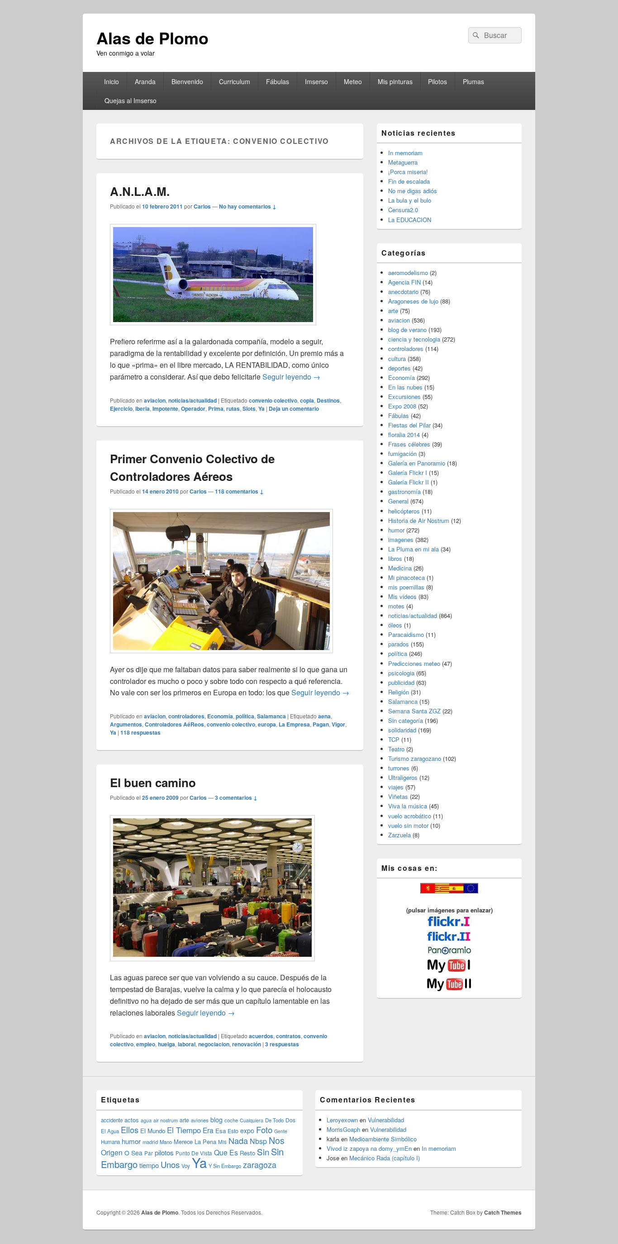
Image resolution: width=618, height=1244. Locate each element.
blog (216, 1119)
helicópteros (404, 511)
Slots (249, 408)
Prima (215, 408)
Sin (263, 1151)
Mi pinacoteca (406, 577)
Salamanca (271, 716)
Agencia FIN (404, 282)
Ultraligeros (403, 777)
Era (208, 1130)
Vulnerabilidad (386, 1120)
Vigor (338, 724)
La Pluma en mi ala (413, 549)
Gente (280, 1131)
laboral (186, 1044)
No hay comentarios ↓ (247, 206)
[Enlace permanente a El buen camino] (212, 965)
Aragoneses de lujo (413, 301)
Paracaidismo (406, 634)
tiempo (149, 1165)
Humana (110, 1141)
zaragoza (259, 1164)
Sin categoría (405, 720)
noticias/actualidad (192, 400)
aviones (200, 1120)
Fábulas (277, 81)
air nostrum (165, 1120)
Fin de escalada (409, 181)
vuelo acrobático (409, 816)
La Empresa (294, 724)
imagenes (401, 539)
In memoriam (405, 152)
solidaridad (402, 730)
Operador (193, 408)
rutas (233, 408)
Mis (222, 1141)
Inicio (111, 81)
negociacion (213, 1044)
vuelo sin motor (408, 825)
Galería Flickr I (407, 472)
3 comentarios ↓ (236, 797)
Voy (185, 1165)
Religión (398, 692)
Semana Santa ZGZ (414, 711)
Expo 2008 (402, 406)
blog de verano (407, 329)
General (398, 501)
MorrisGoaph (343, 1129)
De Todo (274, 1120)
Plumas (473, 81)
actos (131, 1120)
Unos (170, 1164)
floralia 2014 (404, 434)
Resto (247, 1153)
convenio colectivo (273, 400)
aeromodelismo (408, 272)
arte (393, 310)
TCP (393, 739)
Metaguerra (403, 162)
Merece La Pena (195, 1141)
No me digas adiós (412, 190)
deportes (399, 368)
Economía (220, 716)
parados (398, 644)
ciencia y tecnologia (414, 339)
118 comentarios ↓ (239, 491)
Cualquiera (251, 1120)
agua (146, 1120)
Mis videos (402, 596)
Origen (112, 1152)
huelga (166, 1044)
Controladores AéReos (174, 724)
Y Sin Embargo (225, 1165)
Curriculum (234, 81)
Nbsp (258, 1141)
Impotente (165, 408)
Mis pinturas (395, 81)
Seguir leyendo (291, 376)
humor (396, 530)
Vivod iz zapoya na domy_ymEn (369, 1148)
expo (247, 1130)
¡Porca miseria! (408, 171)
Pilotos (437, 81)
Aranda (145, 81)
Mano (166, 1141)
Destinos (328, 400)
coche (231, 1120)
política (245, 716)
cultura (397, 358)
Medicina (400, 568)
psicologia (401, 673)
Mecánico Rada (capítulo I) (384, 1158)
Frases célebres (409, 444)
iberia (142, 408)
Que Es (226, 1152)
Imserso (316, 81)
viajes (396, 787)
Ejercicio (121, 408)
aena (324, 716)
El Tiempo (184, 1130)
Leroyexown (342, 1120)
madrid (150, 1141)
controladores (186, 716)
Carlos (202, 206)
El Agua (110, 1131)
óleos (395, 625)
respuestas (140, 732)
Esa (220, 1130)
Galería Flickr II (408, 482)
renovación (246, 1044)
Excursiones (404, 396)
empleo (145, 1044)
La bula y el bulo (409, 200)
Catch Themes (503, 1212)
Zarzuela (399, 835)
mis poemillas (406, 587)
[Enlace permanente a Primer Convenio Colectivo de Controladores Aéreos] (221, 657)
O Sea (133, 1152)
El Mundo (152, 1130)
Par (148, 1153)
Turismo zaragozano (414, 758)
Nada (238, 1140)
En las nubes (405, 387)
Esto (233, 1131)
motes (396, 606)
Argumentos (126, 724)
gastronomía (404, 491)
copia (307, 400)
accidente (112, 1120)
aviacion (155, 400)
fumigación (402, 453)
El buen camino (153, 782)
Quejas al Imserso (131, 100)
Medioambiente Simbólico (383, 1139)
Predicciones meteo (414, 663)
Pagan (321, 724)
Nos (277, 1140)
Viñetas (398, 796)
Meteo (353, 81)
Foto (264, 1129)
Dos (290, 1120)
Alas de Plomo (152, 37)
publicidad (401, 682)
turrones (398, 768)
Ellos (129, 1129)
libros (395, 558)
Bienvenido (187, 81)
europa (267, 724)
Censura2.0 (403, 209)
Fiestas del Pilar (409, 425)
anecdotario (403, 291)
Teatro (396, 749)
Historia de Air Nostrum (418, 520)
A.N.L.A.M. (140, 191)
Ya (261, 408)
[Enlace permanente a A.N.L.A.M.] (213, 329)
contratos (288, 1036)
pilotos (164, 1152)
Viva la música (407, 806)
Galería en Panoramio (416, 463)
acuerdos (261, 1036)
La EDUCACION (409, 219)
